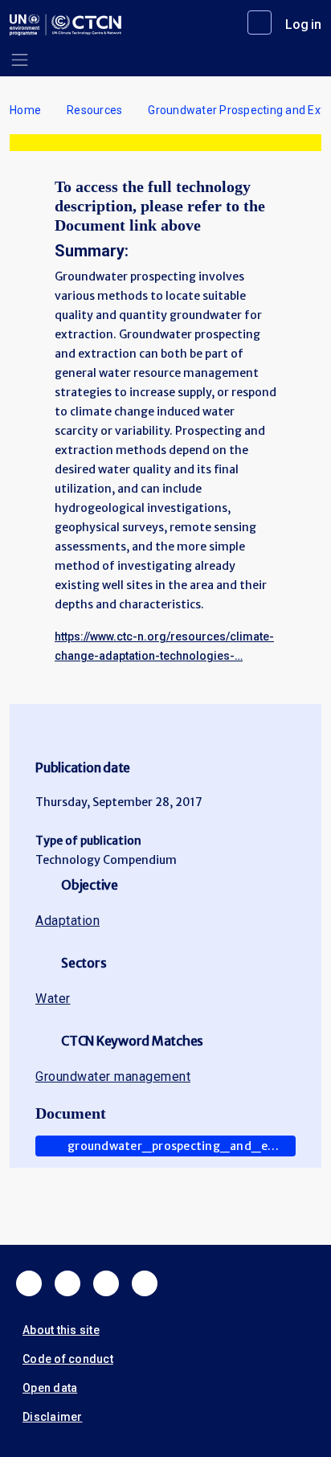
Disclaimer (52, 1416)
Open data (49, 1387)
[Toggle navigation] (20, 60)
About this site (61, 1330)
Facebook (29, 1283)
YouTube (144, 1283)
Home (25, 110)
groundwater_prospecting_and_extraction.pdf (181, 1146)
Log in (303, 24)
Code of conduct (67, 1359)
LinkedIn (106, 1283)
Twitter (67, 1283)
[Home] (65, 24)
